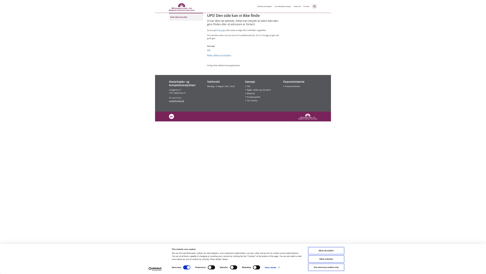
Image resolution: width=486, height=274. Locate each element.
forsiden (222, 30)
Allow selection (326, 259)
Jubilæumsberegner (264, 6)
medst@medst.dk (176, 101)
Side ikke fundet (178, 17)
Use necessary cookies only (326, 267)
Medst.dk (297, 6)
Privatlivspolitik (253, 97)
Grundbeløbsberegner (283, 6)
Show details (270, 267)
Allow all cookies (326, 251)
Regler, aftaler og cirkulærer (219, 55)
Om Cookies (252, 100)
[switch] (211, 267)
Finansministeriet (292, 86)
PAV (208, 50)
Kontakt (306, 6)
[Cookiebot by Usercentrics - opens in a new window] (155, 269)
